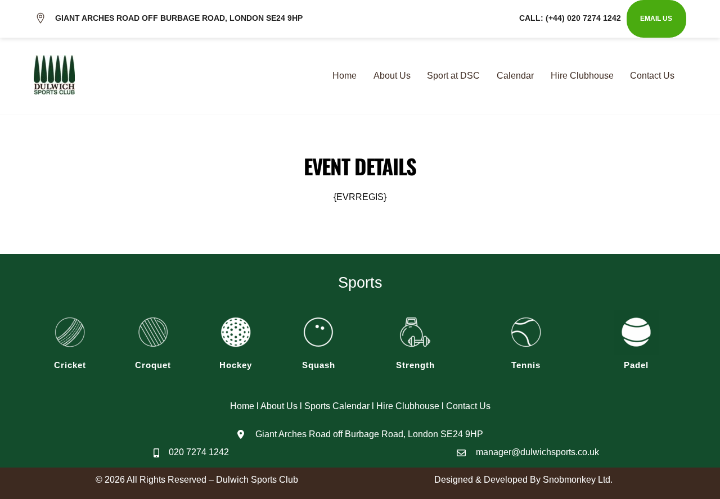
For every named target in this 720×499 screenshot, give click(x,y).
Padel (636, 365)
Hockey (235, 365)
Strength (415, 365)
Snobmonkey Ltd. (578, 479)
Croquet (153, 365)
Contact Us (652, 75)
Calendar (515, 75)
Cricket (70, 365)
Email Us (656, 18)
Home (344, 75)
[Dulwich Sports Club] (54, 87)
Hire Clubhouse (582, 75)
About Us (392, 75)
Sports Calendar (337, 406)
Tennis (526, 365)
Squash (318, 365)
